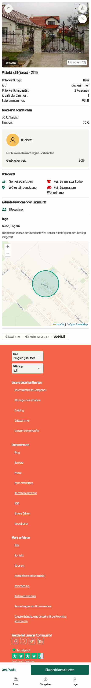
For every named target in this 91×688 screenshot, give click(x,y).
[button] (7, 247)
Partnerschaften (24, 482)
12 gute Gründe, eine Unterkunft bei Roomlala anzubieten (40, 619)
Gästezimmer (22, 420)
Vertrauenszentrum (25, 596)
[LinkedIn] (40, 641)
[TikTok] (32, 641)
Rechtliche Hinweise (26, 493)
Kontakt (19, 555)
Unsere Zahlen (22, 513)
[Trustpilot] (27, 661)
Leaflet (60, 324)
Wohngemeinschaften (28, 400)
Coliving (19, 410)
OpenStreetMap (78, 324)
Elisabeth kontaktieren (60, 669)
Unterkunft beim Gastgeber (30, 390)
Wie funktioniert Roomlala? (30, 575)
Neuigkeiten (22, 523)
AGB (17, 503)
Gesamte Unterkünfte (27, 430)
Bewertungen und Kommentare (33, 606)
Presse (18, 472)
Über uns (19, 565)
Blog (17, 452)
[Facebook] (15, 641)
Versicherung (22, 586)
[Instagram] (23, 641)
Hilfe (17, 545)
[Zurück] (8, 13)
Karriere (19, 462)
